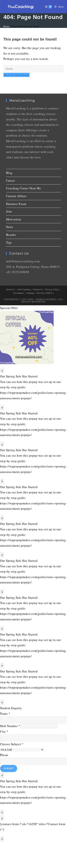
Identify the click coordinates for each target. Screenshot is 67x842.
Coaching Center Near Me (23, 188)
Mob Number (10, 726)
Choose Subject (11, 744)
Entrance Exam (16, 204)
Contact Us (38, 289)
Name (5, 713)
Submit (9, 768)
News (9, 227)
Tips (9, 242)
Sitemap (30, 292)
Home (6, 26)
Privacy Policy (52, 289)
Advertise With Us (45, 292)
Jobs (9, 211)
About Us (10, 289)
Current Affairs (16, 196)
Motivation (13, 219)
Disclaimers (18, 292)
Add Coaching (24, 289)
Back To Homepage (16, 75)
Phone (4, 755)
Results (11, 235)
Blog (9, 173)
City (4, 731)
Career (10, 180)
